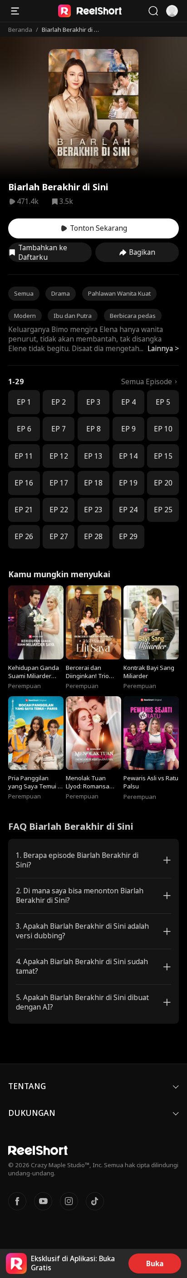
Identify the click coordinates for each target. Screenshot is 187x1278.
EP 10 (163, 429)
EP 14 (128, 456)
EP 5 (163, 402)
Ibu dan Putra (73, 316)
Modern (25, 316)
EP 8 (93, 429)
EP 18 (93, 483)
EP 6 (24, 429)
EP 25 (163, 510)
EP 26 (24, 536)
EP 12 (58, 456)
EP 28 (93, 536)
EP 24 (128, 510)
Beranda (20, 29)
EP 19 (128, 483)
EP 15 (163, 456)
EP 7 (58, 429)
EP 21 (24, 510)
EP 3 (93, 402)
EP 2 (58, 402)
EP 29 (128, 536)
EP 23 (93, 510)
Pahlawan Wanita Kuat (119, 293)
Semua (24, 293)
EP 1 (24, 402)
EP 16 (24, 483)
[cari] (153, 11)
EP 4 (128, 402)
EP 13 (93, 456)
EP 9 (128, 429)
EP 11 (24, 456)
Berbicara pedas (133, 316)
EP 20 (163, 483)
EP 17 (58, 483)
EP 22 (58, 510)
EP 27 (58, 536)
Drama (60, 293)
